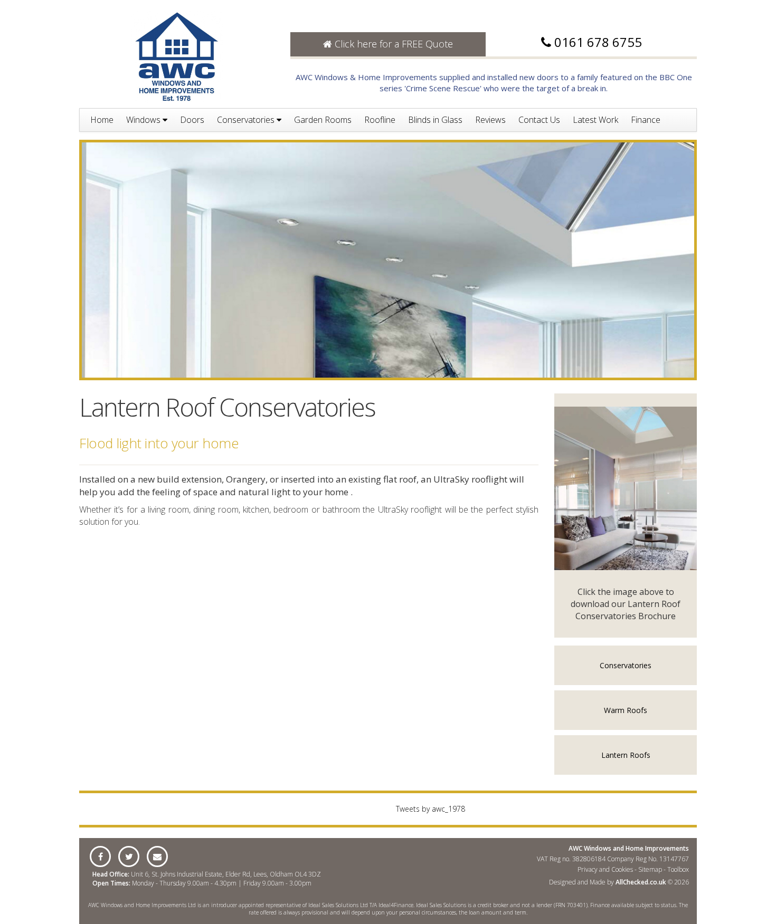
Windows (144, 120)
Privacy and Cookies (605, 869)
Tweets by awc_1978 (430, 809)
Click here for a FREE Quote (392, 43)
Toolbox (678, 869)
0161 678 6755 (598, 42)
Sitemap (650, 869)
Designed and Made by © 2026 (619, 882)
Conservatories (247, 120)
